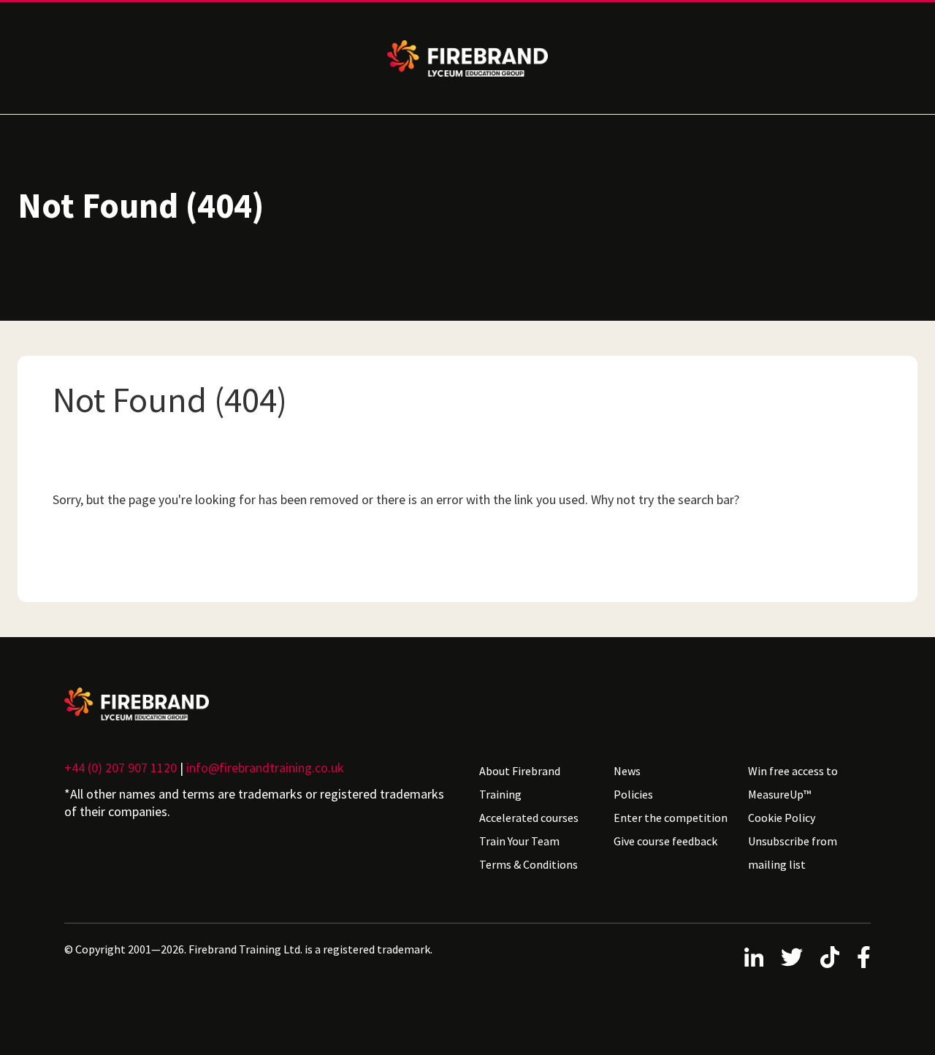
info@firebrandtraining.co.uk (265, 767)
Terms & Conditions (528, 864)
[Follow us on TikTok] (829, 957)
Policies (633, 794)
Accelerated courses (529, 817)
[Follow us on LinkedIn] (753, 957)
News (627, 770)
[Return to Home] (260, 704)
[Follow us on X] (792, 957)
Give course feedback (665, 841)
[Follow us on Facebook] (864, 957)
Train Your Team (519, 841)
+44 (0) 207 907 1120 (120, 767)
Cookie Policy (781, 817)
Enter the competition (671, 817)
